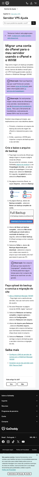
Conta (4, 416)
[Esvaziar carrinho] (35, 3)
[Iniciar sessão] (31, 3)
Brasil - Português (8, 437)
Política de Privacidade (22, 449)
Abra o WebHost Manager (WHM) (21, 296)
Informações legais (7, 449)
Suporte (4, 401)
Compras (5, 421)
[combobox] (17, 23)
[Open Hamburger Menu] (2, 3)
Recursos (5, 406)
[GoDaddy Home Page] (10, 428)
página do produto (22, 164)
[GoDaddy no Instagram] (8, 442)
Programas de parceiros (10, 411)
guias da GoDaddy (22, 86)
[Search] (33, 23)
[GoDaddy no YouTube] (23, 442)
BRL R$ (32, 437)
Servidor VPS (15, 14)
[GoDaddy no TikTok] (13, 442)
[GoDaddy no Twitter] (18, 442)
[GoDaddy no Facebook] (3, 442)
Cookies (34, 449)
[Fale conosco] (27, 3)
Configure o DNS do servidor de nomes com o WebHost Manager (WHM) (20, 357)
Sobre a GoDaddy (8, 395)
